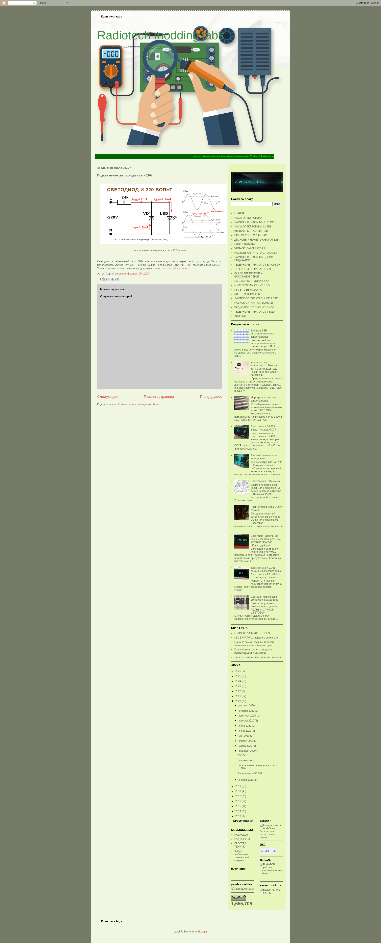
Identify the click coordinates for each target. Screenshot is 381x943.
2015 (238, 806)
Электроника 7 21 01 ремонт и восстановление (266, 569)
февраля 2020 (247, 750)
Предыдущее (211, 397)
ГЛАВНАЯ (240, 213)
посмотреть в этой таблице (170, 268)
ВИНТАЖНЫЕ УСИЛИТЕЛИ (251, 230)
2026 (238, 670)
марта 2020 (246, 745)
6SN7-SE (243, 755)
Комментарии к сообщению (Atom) (138, 404)
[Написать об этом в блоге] (105, 279)
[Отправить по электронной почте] (102, 279)
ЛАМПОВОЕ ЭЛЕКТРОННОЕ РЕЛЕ (256, 298)
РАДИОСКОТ (242, 839)
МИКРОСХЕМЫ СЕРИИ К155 (252, 285)
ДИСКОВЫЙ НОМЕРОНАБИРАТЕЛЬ (256, 239)
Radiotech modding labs (160, 35)
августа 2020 (247, 720)
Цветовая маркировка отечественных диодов (264, 598)
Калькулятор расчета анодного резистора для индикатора (253, 651)
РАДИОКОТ (241, 834)
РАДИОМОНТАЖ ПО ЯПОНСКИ (253, 302)
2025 (238, 676)
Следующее (107, 397)
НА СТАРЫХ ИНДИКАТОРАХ (251, 280)
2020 (238, 701)
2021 (238, 696)
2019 (238, 786)
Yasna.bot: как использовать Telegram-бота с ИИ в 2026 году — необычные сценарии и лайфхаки (266, 368)
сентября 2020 (248, 715)
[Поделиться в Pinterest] (117, 279)
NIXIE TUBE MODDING (248, 289)
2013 (238, 816)
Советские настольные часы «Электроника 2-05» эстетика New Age (266, 538)
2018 (238, 791)
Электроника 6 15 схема (265, 481)
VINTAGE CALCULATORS (249, 248)
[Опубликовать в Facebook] (113, 279)
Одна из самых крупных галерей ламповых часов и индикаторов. (254, 644)
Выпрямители (246, 760)
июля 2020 (245, 725)
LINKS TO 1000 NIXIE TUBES (252, 633)
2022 (238, 691)
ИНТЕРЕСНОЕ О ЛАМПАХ (250, 235)
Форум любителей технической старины (241, 856)
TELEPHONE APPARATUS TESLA (254, 311)
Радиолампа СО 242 (250, 773)
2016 (238, 801)
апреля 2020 (246, 740)
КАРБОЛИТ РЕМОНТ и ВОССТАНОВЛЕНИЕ (248, 275)
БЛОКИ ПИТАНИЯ (245, 244)
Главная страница (159, 397)
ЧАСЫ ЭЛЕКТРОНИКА (248, 217)
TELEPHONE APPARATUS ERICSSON (257, 264)
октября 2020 (247, 710)
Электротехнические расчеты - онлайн (257, 657)
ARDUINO (240, 316)
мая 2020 (244, 735)
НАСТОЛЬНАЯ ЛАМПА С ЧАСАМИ (255, 252)
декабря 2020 (247, 705)
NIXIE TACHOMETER (247, 294)
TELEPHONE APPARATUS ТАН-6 (254, 269)
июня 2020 (245, 730)
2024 (238, 681)
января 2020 (246, 779)
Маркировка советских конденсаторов (264, 399)
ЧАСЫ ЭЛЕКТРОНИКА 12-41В (252, 226)
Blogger (202, 931)
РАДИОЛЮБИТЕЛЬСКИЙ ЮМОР (254, 307)
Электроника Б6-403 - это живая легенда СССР (266, 428)
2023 (238, 686)
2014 (238, 811)
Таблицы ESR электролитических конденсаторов (262, 333)
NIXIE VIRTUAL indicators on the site (256, 637)
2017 (238, 796)
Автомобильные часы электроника (264, 457)
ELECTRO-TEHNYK (240, 845)
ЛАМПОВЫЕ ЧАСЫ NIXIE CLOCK (255, 222)
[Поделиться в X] (109, 279)
